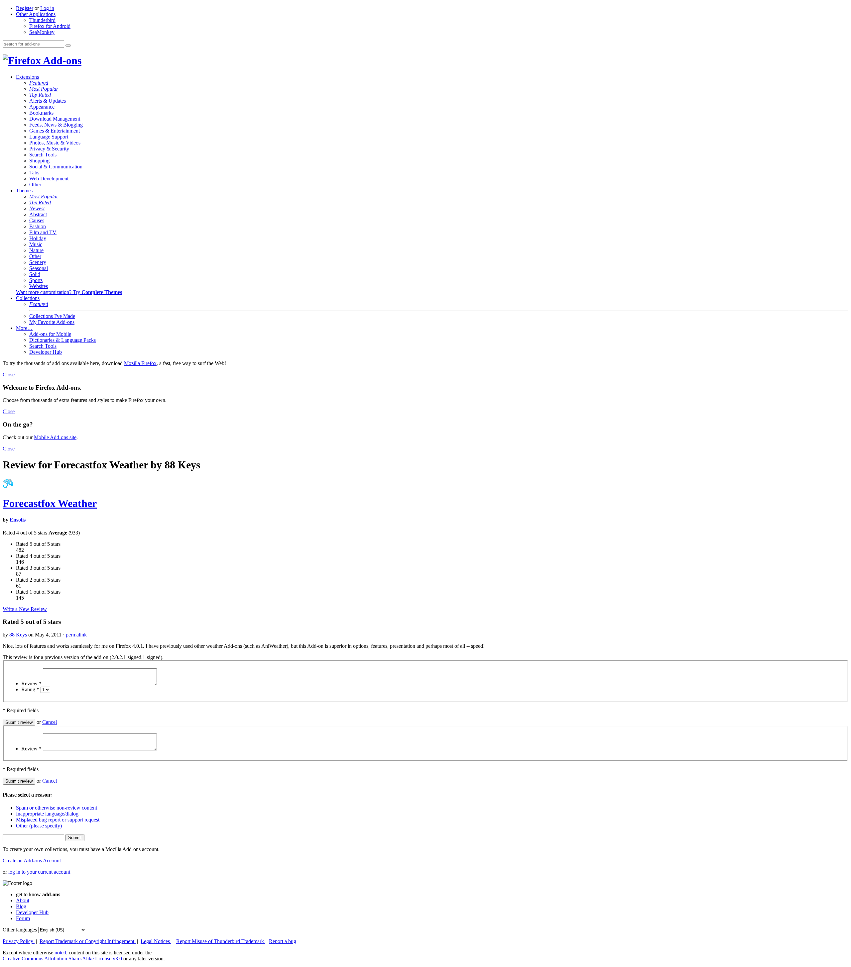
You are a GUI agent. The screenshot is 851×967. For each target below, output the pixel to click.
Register (24, 8)
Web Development (48, 178)
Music (35, 244)
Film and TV (43, 232)
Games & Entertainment (54, 131)
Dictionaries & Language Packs (62, 340)
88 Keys (18, 634)
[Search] (68, 46)
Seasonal (38, 268)
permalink (76, 634)
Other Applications (36, 14)
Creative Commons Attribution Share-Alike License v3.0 (63, 958)
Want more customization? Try (69, 292)
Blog (21, 906)
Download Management (54, 119)
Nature (36, 250)
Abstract (38, 214)
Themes (24, 190)
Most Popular (43, 89)
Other (35, 184)
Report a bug (282, 941)
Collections (28, 298)
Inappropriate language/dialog (47, 814)
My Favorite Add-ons (51, 322)
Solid (34, 274)
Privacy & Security (49, 148)
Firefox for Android (49, 26)
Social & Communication (55, 166)
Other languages (20, 929)
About (22, 900)
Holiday (37, 238)
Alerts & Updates (47, 101)
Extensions (27, 77)
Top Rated (40, 95)
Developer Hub (45, 352)
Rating (30, 689)
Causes (36, 220)
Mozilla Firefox (140, 363)
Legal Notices (156, 941)
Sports (36, 280)
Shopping (39, 160)
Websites (38, 286)
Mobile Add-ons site (55, 437)
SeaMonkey (42, 32)
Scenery (37, 262)
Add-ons (61, 60)
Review (31, 683)
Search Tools (43, 154)
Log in (47, 8)
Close (9, 374)
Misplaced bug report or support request (57, 819)
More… (24, 328)
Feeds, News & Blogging (56, 125)
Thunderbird (42, 20)
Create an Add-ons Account (32, 860)
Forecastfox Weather (50, 503)
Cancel (49, 722)
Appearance (42, 107)
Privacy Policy (19, 941)
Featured (38, 83)
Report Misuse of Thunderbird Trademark (220, 941)
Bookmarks (41, 113)
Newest (37, 208)
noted (60, 952)
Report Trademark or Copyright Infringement (88, 941)
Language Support (48, 137)
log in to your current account (39, 872)
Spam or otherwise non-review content (56, 808)
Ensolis (18, 520)
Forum (23, 918)
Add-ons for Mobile (50, 334)
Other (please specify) (39, 825)
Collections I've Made (52, 316)
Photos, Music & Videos (54, 142)
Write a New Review (25, 609)
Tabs (34, 172)
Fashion (37, 226)
